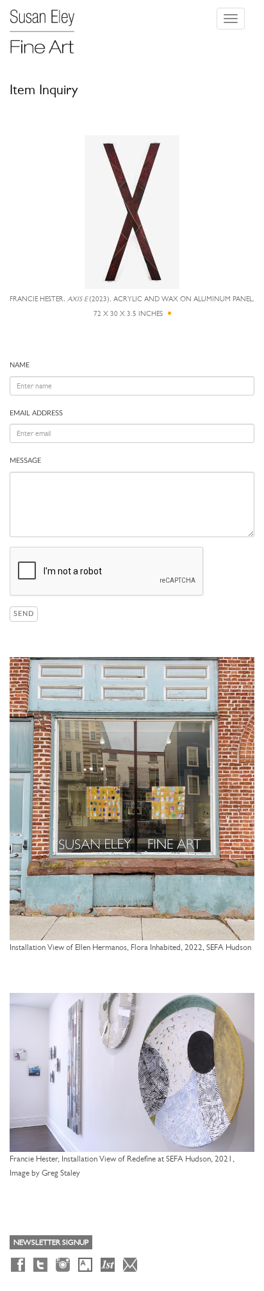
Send (23, 613)
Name (19, 365)
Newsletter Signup (50, 1242)
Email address (36, 413)
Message (25, 460)
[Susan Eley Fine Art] (48, 27)
